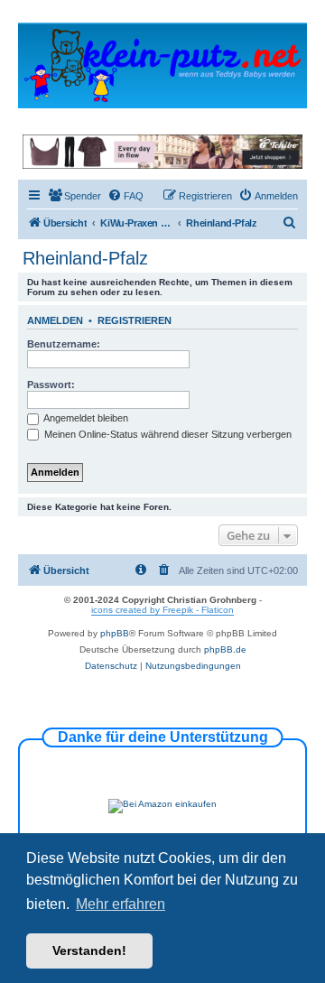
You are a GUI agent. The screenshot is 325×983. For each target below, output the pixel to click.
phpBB (114, 633)
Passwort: (51, 384)
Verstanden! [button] (89, 950)
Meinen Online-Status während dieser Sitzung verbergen (167, 434)
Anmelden (55, 320)
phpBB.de (225, 649)
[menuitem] (74, 196)
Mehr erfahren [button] (120, 904)
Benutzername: (63, 343)
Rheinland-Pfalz (85, 258)
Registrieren (135, 320)
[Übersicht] (162, 65)
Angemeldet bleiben (85, 418)
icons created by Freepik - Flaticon (162, 610)
